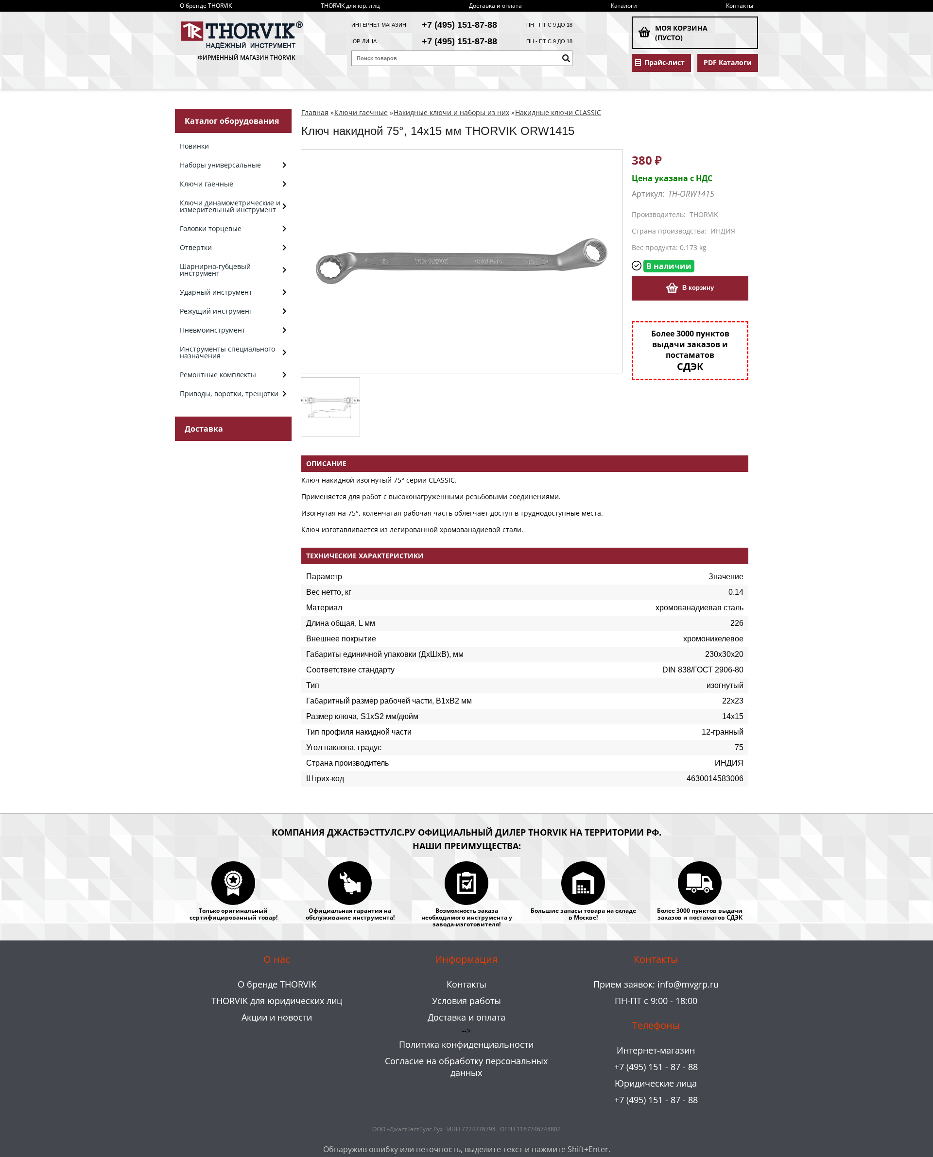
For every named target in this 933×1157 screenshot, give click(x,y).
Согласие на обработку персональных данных (466, 1066)
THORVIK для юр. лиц (350, 5)
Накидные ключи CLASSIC (558, 112)
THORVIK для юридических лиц (276, 1000)
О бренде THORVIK (206, 5)
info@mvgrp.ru (688, 984)
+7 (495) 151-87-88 (459, 25)
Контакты (739, 5)
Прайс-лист (664, 63)
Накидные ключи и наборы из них (451, 112)
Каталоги (624, 5)
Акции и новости (277, 1017)
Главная (314, 112)
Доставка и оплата (495, 5)
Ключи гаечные (361, 112)
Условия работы (466, 1000)
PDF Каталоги (728, 63)
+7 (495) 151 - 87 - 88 (656, 1067)
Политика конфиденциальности (466, 1044)
